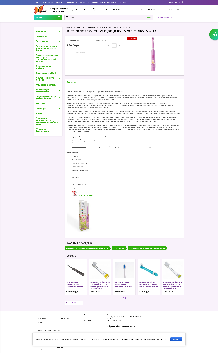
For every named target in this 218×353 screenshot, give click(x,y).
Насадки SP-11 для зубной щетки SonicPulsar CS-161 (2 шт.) (124, 284)
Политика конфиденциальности (104, 2)
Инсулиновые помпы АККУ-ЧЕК (45, 79)
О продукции (48, 2)
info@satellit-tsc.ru (175, 10)
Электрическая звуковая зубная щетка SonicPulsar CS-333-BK (75, 284)
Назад (74, 302)
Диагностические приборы (43, 67)
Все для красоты (78, 27)
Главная (37, 2)
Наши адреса (84, 2)
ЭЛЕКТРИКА (41, 32)
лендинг (60, 347)
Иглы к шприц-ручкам (46, 85)
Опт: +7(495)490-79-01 (111, 10)
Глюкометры (41, 37)
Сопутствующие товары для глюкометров (46, 98)
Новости (59, 2)
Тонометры (41, 109)
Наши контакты (71, 2)
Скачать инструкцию (85, 195)
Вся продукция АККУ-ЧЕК (47, 73)
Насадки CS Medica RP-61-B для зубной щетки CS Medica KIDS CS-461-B (148, 284)
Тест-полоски (42, 41)
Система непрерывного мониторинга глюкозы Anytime (46, 48)
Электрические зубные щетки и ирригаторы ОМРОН (147, 248)
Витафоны (40, 104)
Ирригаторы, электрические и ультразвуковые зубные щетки (47, 121)
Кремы (39, 113)
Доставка (122, 2)
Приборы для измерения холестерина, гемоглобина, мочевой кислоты (47, 58)
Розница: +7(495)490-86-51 (144, 10)
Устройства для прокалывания (42, 91)
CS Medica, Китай (101, 41)
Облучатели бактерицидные (43, 130)
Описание (71, 82)
